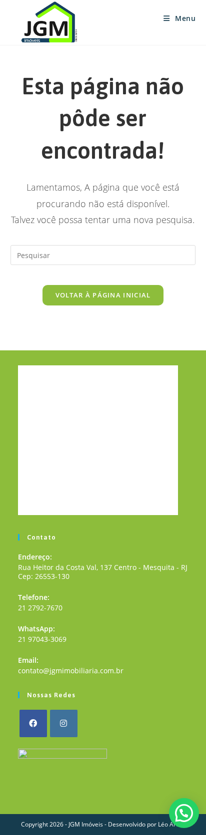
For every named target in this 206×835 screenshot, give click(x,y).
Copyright (34, 824)
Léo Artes (171, 824)
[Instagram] (64, 723)
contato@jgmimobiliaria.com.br (71, 670)
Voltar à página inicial (103, 294)
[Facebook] (33, 723)
